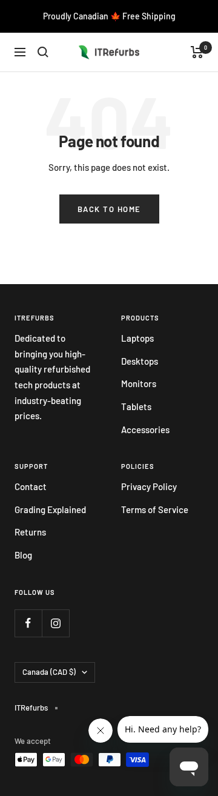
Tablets (136, 406)
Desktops (139, 361)
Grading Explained (50, 509)
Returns (30, 531)
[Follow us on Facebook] (28, 623)
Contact (31, 486)
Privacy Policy (149, 486)
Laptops (137, 338)
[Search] (43, 52)
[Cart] (197, 52)
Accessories (145, 429)
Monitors (138, 383)
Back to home (109, 209)
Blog (23, 554)
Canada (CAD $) (49, 672)
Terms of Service (154, 509)
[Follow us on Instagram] (55, 623)
